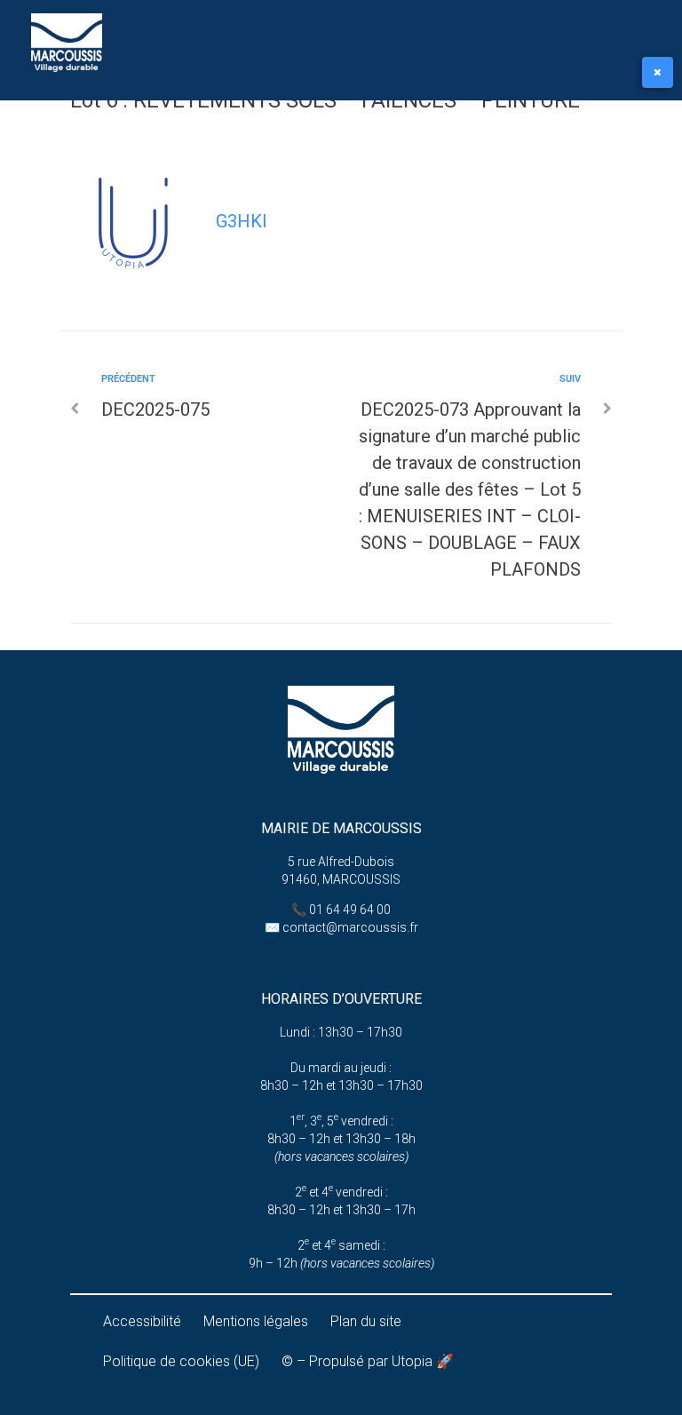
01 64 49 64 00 (350, 909)
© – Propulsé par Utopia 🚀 (368, 1361)
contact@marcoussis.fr (350, 927)
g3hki (241, 221)
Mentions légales (255, 1321)
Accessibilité (142, 1321)
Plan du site (365, 1321)
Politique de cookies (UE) (181, 1361)
